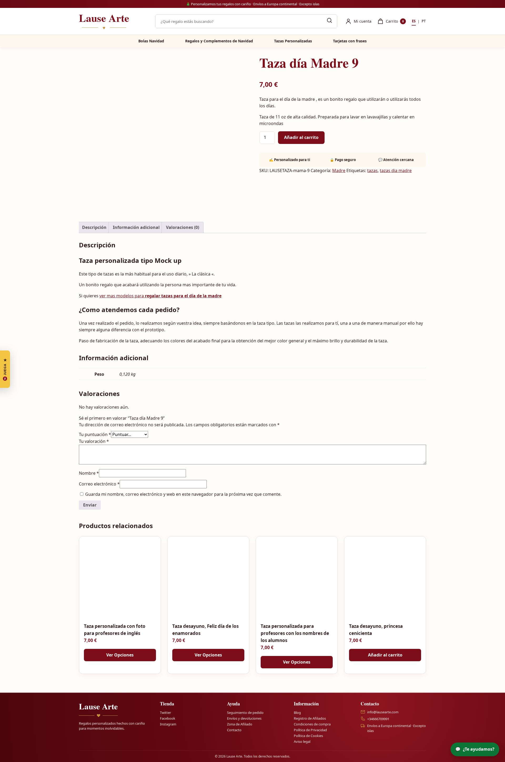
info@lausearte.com (382, 712)
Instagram (168, 724)
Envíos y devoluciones (244, 718)
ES (414, 21)
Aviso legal (302, 741)
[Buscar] (329, 21)
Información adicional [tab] (136, 227)
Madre (338, 170)
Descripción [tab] (94, 227)
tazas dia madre (396, 170)
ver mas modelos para (160, 296)
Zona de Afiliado (239, 724)
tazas (372, 170)
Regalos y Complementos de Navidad (219, 40)
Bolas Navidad (151, 40)
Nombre (89, 473)
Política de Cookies (308, 735)
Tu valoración (94, 441)
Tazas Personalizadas (293, 40)
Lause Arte (104, 21)
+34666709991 (378, 718)
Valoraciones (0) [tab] (182, 227)
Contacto (234, 730)
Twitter (165, 712)
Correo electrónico (99, 484)
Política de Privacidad (310, 730)
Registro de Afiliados (310, 718)
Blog (297, 712)
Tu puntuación (95, 434)
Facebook (167, 718)
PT (424, 21)
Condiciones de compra (312, 724)
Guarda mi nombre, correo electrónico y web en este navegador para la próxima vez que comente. (183, 494)
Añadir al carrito (301, 137)
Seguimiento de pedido (245, 712)
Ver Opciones (120, 655)
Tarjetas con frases (350, 40)
